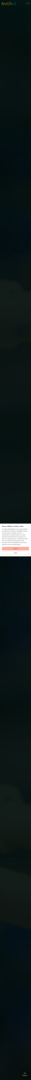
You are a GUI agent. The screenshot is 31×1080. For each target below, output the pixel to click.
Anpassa (15, 552)
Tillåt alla (15, 548)
